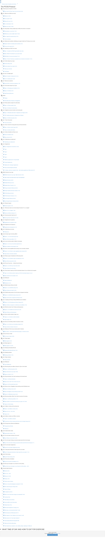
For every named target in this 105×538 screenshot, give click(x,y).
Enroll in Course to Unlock (52, 534)
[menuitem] (0, 2)
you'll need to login (57, 533)
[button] (0, 1)
